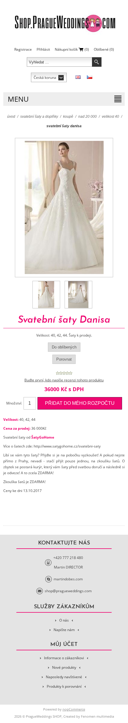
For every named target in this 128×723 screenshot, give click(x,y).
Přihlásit (43, 49)
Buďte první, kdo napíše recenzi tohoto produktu (64, 380)
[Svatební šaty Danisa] (46, 294)
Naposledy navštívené (64, 676)
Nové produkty (64, 667)
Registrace (23, 49)
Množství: (14, 403)
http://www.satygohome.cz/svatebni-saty (67, 446)
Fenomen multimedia (97, 716)
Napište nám (64, 629)
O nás (64, 620)
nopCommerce (74, 709)
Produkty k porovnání (64, 686)
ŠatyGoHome (42, 437)
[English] (78, 77)
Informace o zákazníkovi (64, 657)
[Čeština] (89, 77)
